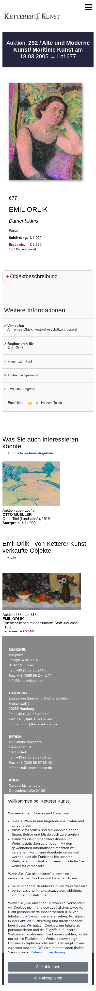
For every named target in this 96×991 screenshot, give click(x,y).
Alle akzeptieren (48, 978)
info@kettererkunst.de (26, 681)
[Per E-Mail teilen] (28, 403)
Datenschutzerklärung (48, 952)
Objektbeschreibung (34, 276)
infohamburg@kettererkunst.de (33, 724)
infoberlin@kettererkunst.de (30, 768)
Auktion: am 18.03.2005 (48, 50)
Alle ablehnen (48, 967)
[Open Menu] (88, 7)
